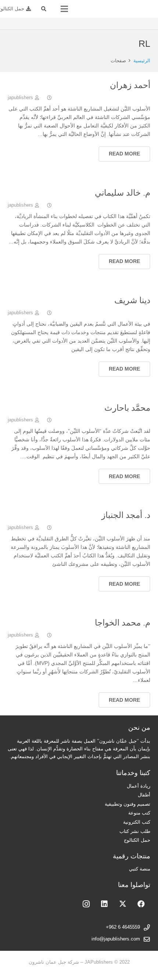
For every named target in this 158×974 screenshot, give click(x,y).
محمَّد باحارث (127, 408)
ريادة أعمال (138, 786)
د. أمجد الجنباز (125, 515)
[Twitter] (123, 904)
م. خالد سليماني (122, 192)
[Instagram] (86, 904)
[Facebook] (141, 904)
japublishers (20, 97)
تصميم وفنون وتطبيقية (127, 804)
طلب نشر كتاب (134, 831)
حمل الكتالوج (137, 840)
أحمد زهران (130, 85)
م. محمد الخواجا (122, 622)
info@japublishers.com (115, 939)
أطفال (144, 795)
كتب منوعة (139, 813)
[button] (44, 9)
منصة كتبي (139, 869)
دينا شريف (132, 300)
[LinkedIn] (104, 904)
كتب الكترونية (136, 822)
